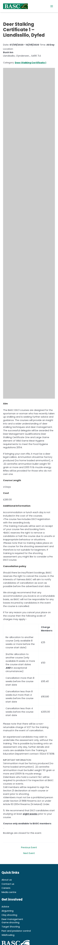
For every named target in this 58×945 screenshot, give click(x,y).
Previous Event (29, 847)
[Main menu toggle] (51, 6)
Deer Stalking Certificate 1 (30, 62)
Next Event (29, 853)
